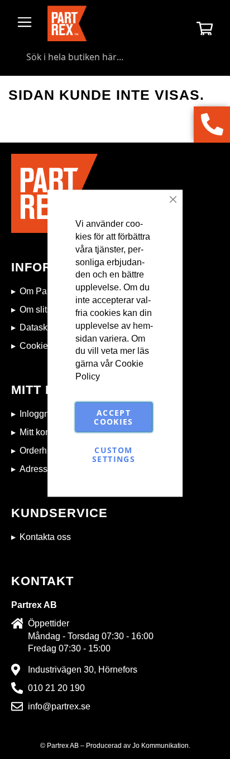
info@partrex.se (59, 706)
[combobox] (115, 56)
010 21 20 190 (56, 688)
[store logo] (67, 23)
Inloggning (40, 414)
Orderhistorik (45, 450)
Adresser (37, 469)
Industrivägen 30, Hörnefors (82, 669)
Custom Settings (113, 454)
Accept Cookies (113, 416)
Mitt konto (39, 432)
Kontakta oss (45, 537)
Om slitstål (40, 309)
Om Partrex (42, 291)
